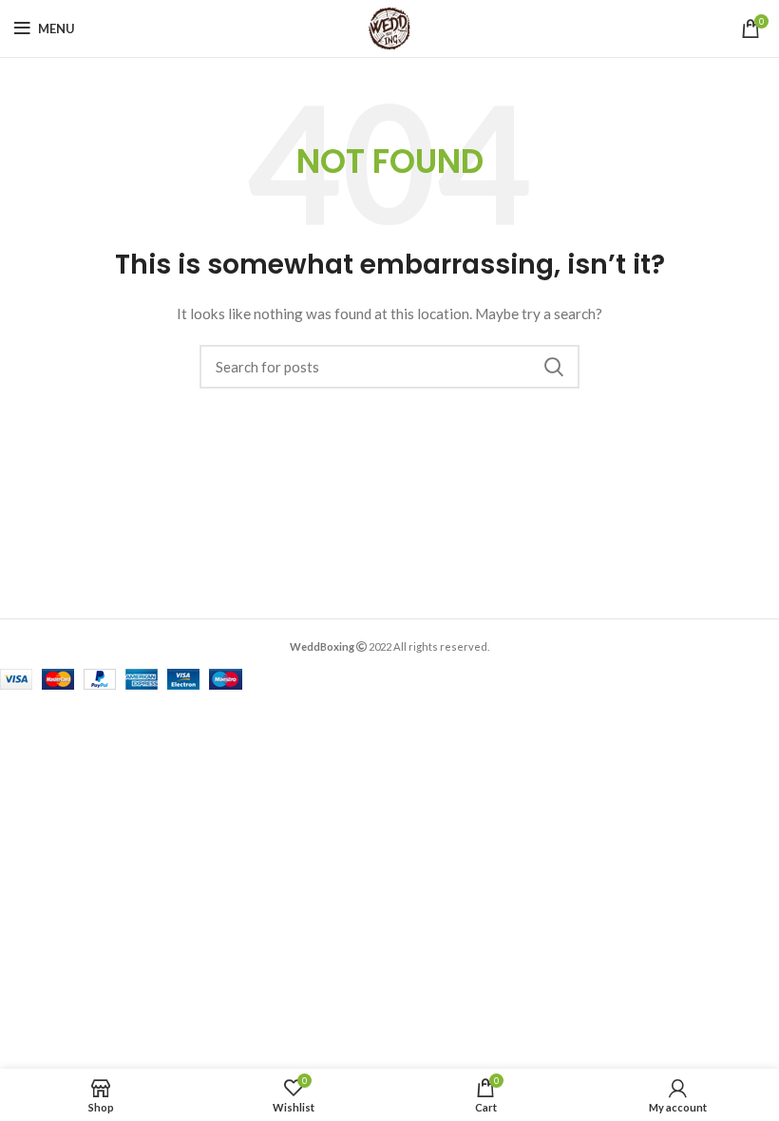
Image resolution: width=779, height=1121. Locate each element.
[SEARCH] (554, 367)
